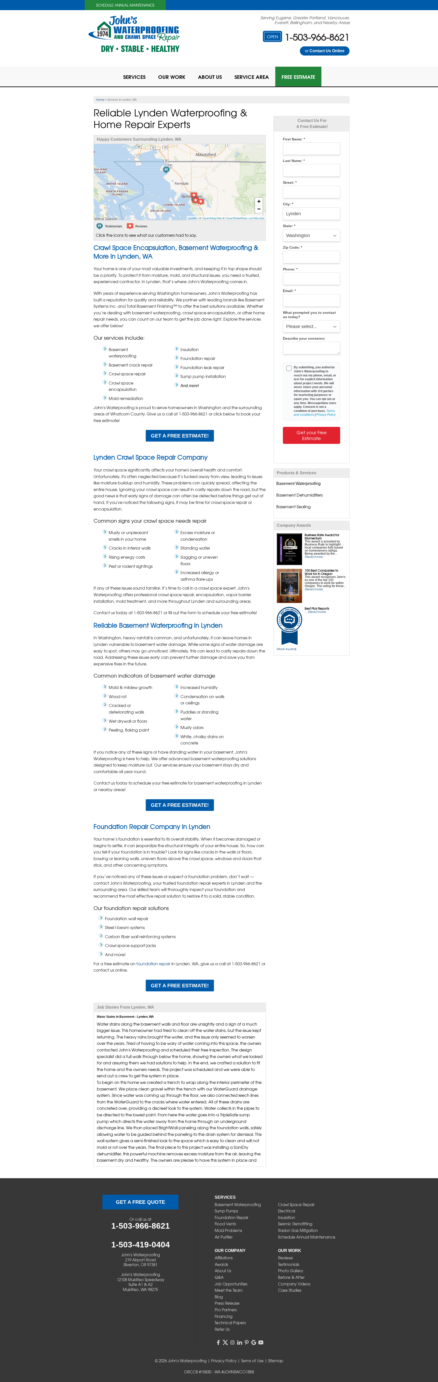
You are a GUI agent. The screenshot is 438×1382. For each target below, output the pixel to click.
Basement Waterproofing (238, 1204)
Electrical (286, 1211)
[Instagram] (232, 1342)
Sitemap (275, 1360)
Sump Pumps (226, 1211)
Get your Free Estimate (312, 435)
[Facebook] (218, 1342)
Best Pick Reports (317, 608)
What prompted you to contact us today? (309, 315)
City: (288, 204)
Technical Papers (230, 1322)
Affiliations (224, 1258)
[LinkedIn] (239, 1342)
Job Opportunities (231, 1284)
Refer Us (222, 1329)
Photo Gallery (290, 1271)
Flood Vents (225, 1224)
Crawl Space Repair (296, 1204)
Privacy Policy (326, 414)
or (324, 51)
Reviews (285, 1258)
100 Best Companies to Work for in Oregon (321, 572)
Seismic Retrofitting (295, 1224)
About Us (223, 1271)
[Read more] (314, 556)
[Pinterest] (247, 1342)
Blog (219, 1297)
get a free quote (140, 1202)
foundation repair (153, 963)
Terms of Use (252, 1360)
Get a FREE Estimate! (180, 436)
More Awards (287, 649)
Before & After (291, 1277)
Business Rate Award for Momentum (322, 536)
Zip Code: (292, 247)
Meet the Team (229, 1290)
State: (289, 226)
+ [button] (259, 201)
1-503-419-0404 (140, 1245)
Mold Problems (228, 1230)
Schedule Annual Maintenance (125, 5)
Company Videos (294, 1284)
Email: (289, 291)
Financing (223, 1316)
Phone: (290, 269)
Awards (221, 1264)
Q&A (219, 1277)
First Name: (294, 139)
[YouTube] (261, 1342)
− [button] (259, 209)
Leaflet (192, 218)
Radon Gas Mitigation (298, 1230)
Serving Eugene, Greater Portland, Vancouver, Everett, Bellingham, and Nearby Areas (305, 20)
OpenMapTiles (212, 218)
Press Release (227, 1303)
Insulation (286, 1217)
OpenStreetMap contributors (244, 218)
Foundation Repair (231, 1217)
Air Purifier (224, 1237)
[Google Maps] (254, 1342)
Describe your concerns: (304, 338)
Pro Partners (226, 1310)
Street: (290, 183)
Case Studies (289, 1290)
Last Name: (294, 161)
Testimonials (288, 1264)
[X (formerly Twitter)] (225, 1342)
